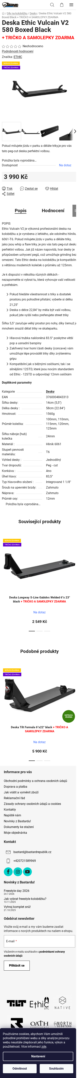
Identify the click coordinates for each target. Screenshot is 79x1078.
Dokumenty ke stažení (19, 827)
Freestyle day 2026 (16, 891)
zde (43, 1046)
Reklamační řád (14, 798)
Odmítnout (19, 1068)
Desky (50, 391)
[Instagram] (17, 871)
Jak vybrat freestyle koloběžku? (25, 899)
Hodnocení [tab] (53, 210)
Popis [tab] (20, 210)
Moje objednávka (15, 832)
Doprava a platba (15, 786)
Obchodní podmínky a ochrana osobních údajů (35, 781)
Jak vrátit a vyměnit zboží (21, 792)
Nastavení (38, 1056)
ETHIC (18, 57)
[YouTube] (27, 871)
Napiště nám (12, 815)
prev (4, 558)
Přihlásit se (17, 965)
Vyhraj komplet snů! (17, 907)
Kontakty (10, 809)
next (75, 558)
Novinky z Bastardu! (17, 821)
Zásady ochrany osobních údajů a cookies (32, 804)
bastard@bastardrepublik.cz (32, 852)
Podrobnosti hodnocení (17, 51)
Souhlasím (56, 1068)
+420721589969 (24, 861)
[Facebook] (8, 871)
